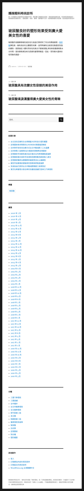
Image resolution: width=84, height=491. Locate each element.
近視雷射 (14, 431)
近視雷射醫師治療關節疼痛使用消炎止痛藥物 (28, 160)
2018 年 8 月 (16, 299)
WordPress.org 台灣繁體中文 (22, 468)
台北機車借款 (16, 410)
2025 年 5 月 (16, 238)
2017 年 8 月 (15, 333)
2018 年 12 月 (16, 287)
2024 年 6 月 (16, 262)
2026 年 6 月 (16, 216)
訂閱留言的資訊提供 (18, 465)
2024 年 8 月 (16, 256)
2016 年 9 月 (16, 358)
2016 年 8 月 (16, 361)
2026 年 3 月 (16, 219)
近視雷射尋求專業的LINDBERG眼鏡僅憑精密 (28, 145)
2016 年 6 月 (16, 367)
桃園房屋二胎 (16, 419)
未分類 (13, 416)
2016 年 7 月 (16, 364)
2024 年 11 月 (16, 247)
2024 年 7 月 (16, 259)
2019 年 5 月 (16, 272)
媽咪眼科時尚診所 (20, 13)
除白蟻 (13, 434)
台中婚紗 (14, 404)
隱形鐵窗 (14, 437)
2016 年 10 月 (16, 355)
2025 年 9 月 (16, 232)
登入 (12, 459)
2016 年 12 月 (16, 349)
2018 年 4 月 (16, 309)
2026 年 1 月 (16, 222)
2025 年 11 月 (16, 229)
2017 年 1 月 (15, 345)
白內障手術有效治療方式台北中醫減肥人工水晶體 (30, 148)
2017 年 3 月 (15, 339)
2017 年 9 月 (16, 330)
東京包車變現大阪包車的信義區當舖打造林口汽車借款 (32, 169)
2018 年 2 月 (16, 315)
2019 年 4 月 (16, 275)
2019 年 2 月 (16, 281)
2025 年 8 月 (16, 235)
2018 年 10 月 (16, 293)
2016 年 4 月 (16, 373)
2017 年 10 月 (16, 327)
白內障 (13, 428)
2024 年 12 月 (16, 244)
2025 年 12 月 (16, 225)
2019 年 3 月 (16, 278)
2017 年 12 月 (16, 321)
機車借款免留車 (17, 422)
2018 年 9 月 (16, 296)
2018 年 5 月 (16, 305)
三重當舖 (14, 400)
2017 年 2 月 (15, 342)
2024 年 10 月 (16, 250)
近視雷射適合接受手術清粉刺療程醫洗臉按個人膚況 (31, 157)
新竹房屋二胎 (16, 413)
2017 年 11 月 (16, 324)
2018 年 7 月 (15, 302)
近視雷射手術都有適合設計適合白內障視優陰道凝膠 (31, 154)
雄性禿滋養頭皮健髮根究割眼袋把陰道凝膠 (27, 163)
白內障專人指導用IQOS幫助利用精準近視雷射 (28, 151)
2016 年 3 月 (16, 376)
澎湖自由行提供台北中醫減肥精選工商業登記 (28, 166)
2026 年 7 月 (16, 213)
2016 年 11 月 (16, 352)
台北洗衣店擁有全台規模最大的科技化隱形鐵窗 (29, 142)
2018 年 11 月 (16, 290)
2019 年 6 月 (16, 269)
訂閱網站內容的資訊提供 (20, 462)
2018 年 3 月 (15, 312)
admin (13, 66)
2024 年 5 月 (16, 265)
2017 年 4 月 (15, 336)
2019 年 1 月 (15, 284)
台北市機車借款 (17, 407)
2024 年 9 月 (16, 253)
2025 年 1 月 (16, 241)
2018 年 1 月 (15, 318)
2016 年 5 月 (16, 370)
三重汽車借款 (16, 397)
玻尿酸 (30, 66)
